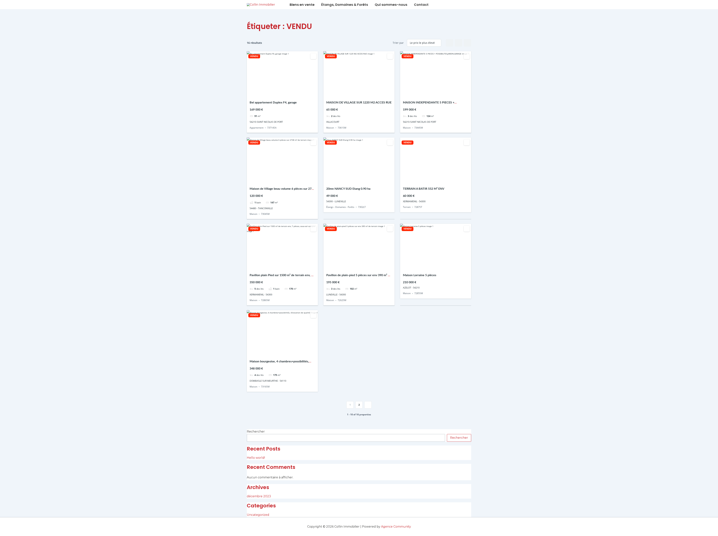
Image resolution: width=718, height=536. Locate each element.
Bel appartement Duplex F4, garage (273, 102)
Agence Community (396, 526)
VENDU (254, 56)
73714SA (272, 127)
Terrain (407, 207)
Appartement (256, 127)
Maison (330, 127)
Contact (421, 4)
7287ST (418, 207)
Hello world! (256, 457)
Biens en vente (302, 4)
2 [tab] (279, 94)
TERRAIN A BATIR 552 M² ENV (423, 188)
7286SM (265, 300)
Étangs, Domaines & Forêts (344, 4)
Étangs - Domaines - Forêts (340, 207)
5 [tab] (289, 94)
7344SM (418, 127)
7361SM (342, 127)
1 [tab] (275, 94)
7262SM (342, 300)
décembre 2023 (259, 496)
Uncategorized (258, 515)
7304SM (265, 214)
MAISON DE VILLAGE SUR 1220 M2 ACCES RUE (359, 102)
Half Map (467, 43)
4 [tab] (285, 94)
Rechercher (256, 431)
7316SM (265, 386)
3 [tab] (282, 94)
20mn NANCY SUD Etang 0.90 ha (348, 188)
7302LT (362, 207)
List (458, 43)
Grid (449, 43)
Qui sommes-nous (391, 4)
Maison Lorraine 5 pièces (419, 275)
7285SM (418, 293)
